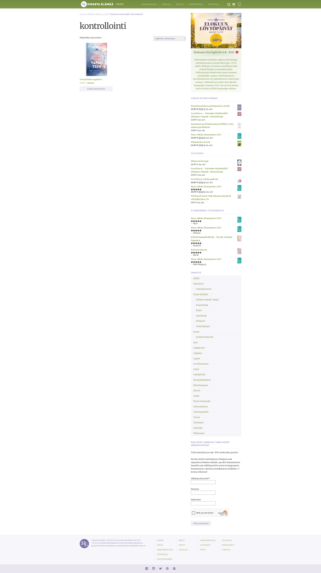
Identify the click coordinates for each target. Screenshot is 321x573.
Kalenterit (198, 283)
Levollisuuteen (200, 364)
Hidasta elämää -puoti (98, 14)
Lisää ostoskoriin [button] (96, 88)
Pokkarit (200, 321)
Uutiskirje (205, 545)
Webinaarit (198, 433)
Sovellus (166, 4)
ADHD (196, 278)
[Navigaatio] (239, 4)
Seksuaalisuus (200, 406)
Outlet (196, 396)
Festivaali (227, 540)
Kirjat (199, 310)
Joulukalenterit (203, 289)
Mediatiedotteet (165, 549)
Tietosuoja (162, 554)
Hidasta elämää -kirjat (207, 299)
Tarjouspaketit (201, 412)
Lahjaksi (197, 353)
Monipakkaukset (202, 380)
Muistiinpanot (200, 385)
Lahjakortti (199, 347)
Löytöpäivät (199, 374)
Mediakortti (228, 545)
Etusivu (83, 14)
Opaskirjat (201, 315)
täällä (142, 546)
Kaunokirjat (202, 305)
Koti (195, 342)
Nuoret (196, 390)
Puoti (203, 549)
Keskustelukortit (204, 337)
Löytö (196, 369)
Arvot (182, 540)
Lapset (196, 358)
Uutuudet (198, 428)
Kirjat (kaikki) (200, 294)
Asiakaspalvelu (149, 4)
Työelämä (198, 422)
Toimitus (226, 549)
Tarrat (196, 417)
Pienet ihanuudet (202, 401)
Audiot (160, 540)
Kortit (196, 332)
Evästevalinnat (164, 559)
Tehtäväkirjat (203, 326)
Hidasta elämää (108, 4)
